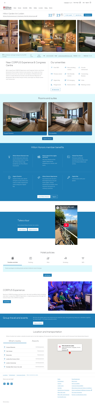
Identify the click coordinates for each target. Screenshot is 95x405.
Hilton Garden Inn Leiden (32, 375)
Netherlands (12, 375)
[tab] (12, 260)
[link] (50, 55)
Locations (5, 375)
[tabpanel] (47, 268)
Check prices (88, 15)
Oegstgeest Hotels (21, 375)
